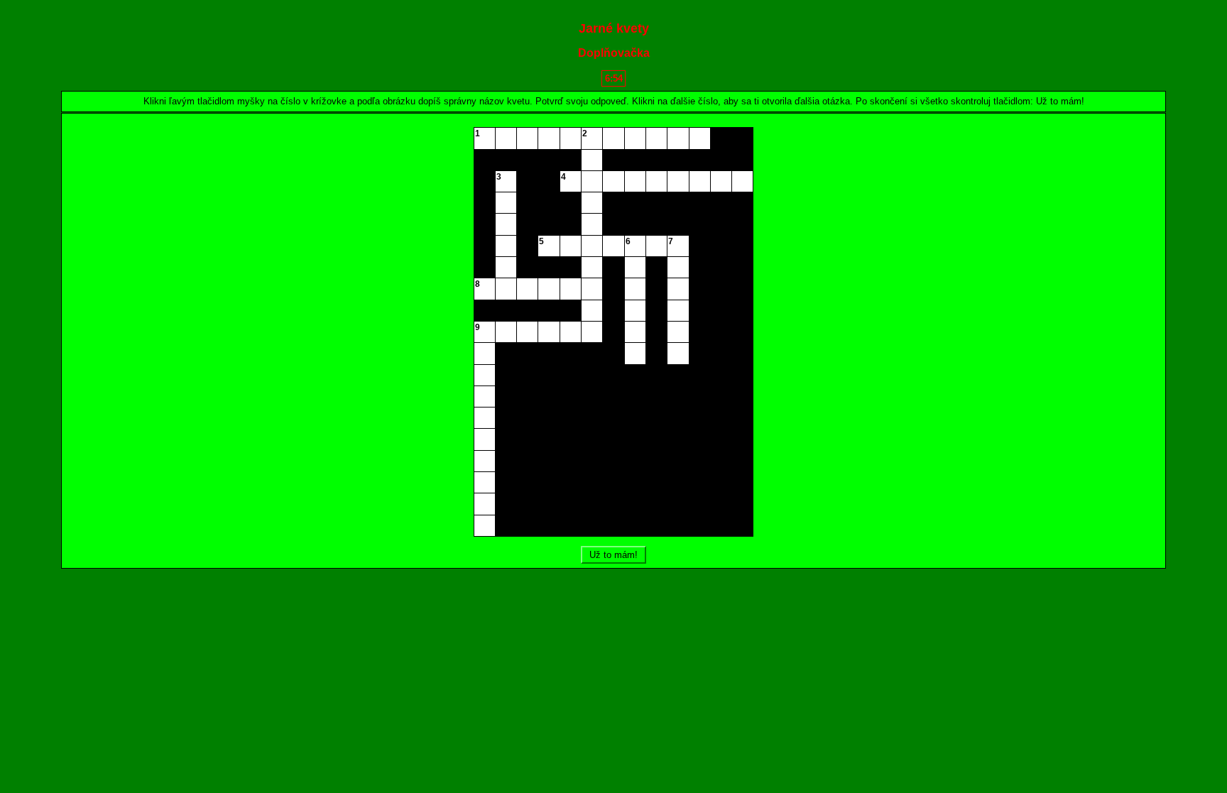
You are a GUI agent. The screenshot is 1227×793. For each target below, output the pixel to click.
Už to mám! (613, 554)
